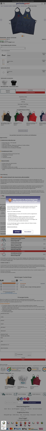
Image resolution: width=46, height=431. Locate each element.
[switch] (4, 428)
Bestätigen (17, 231)
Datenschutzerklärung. (12, 227)
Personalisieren (27, 231)
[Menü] (5, 421)
